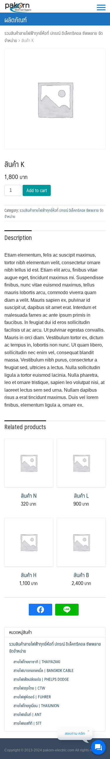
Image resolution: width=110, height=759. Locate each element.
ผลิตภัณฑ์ (15, 19)
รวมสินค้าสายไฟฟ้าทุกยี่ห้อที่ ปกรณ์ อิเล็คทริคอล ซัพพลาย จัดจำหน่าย (53, 36)
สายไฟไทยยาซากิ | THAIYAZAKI (36, 661)
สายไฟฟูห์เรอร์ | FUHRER (32, 696)
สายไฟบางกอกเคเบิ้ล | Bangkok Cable (43, 670)
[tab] (18, 237)
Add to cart (36, 190)
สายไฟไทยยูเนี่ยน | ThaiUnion (36, 705)
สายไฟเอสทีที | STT (27, 722)
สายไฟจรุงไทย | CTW (29, 687)
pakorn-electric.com (58, 750)
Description (18, 237)
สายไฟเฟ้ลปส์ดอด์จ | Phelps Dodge (41, 679)
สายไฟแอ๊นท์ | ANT (27, 714)
